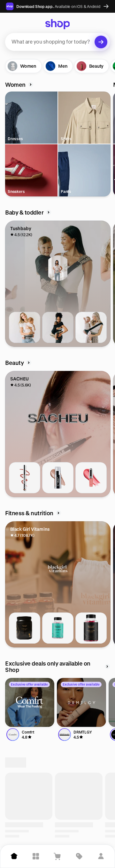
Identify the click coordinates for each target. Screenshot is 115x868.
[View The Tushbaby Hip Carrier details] (24, 327)
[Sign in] (101, 856)
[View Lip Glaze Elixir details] (91, 477)
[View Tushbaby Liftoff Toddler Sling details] (91, 327)
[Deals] (79, 856)
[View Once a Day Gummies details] (91, 628)
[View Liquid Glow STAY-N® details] (57, 477)
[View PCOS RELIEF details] (57, 628)
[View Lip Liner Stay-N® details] (24, 477)
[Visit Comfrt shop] (29, 702)
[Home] (14, 856)
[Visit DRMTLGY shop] (81, 702)
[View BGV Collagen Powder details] (24, 628)
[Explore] (35, 856)
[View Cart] (57, 856)
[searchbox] (57, 42)
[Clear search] (101, 42)
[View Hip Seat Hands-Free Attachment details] (57, 327)
